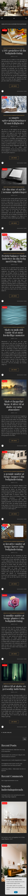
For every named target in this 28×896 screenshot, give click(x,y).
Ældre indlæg (7, 732)
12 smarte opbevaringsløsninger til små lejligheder (14, 120)
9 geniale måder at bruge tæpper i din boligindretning (14, 476)
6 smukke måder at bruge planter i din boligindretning (14, 618)
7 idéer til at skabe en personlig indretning (14, 687)
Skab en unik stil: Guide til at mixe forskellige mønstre (14, 332)
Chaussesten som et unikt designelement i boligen (13, 760)
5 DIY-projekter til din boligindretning (14, 52)
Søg (24, 739)
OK (16, 892)
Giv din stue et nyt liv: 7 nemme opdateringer (14, 191)
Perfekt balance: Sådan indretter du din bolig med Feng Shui (14, 258)
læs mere (14, 86)
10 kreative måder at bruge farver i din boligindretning (14, 546)
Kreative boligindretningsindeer (14, 48)
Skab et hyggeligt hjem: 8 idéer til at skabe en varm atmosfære (14, 405)
